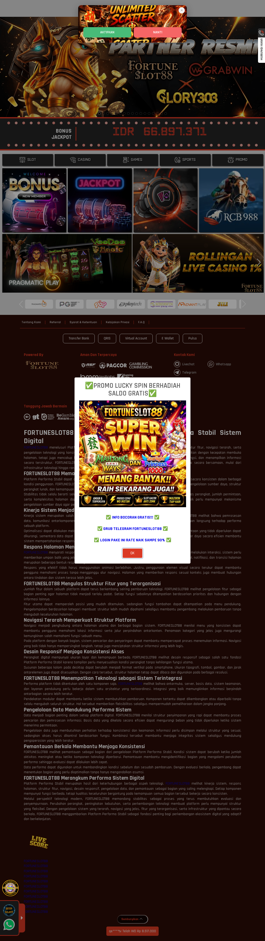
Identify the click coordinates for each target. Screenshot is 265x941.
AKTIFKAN (107, 32)
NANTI (157, 32)
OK (132, 553)
